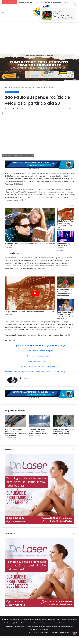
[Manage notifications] (74, 633)
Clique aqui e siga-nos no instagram (39, 351)
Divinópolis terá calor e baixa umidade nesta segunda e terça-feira (37, 431)
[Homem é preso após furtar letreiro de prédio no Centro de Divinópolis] (63, 421)
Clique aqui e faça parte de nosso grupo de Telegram (39, 366)
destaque (14, 87)
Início (8, 87)
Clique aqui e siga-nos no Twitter (39, 361)
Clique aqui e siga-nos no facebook (39, 356)
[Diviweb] (39, 12)
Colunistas (55, 632)
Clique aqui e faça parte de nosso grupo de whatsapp (39, 345)
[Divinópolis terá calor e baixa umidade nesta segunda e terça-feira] (39, 421)
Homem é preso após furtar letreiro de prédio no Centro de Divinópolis (63, 431)
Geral (16, 92)
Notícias (47, 632)
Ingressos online (65, 632)
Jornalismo (9, 109)
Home (42, 632)
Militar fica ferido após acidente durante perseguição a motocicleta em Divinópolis (15, 432)
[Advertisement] (39, 37)
